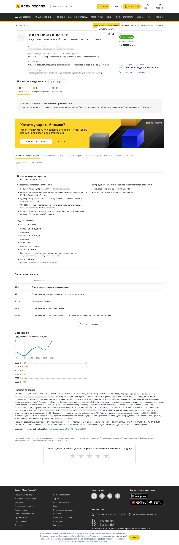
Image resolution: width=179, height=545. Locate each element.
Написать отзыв (129, 25)
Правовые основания (62, 517)
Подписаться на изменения (106, 25)
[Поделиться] (113, 34)
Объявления (20, 521)
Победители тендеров (24, 495)
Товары (18, 525)
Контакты (57, 525)
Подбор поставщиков (24, 514)
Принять (134, 537)
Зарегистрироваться (36, 141)
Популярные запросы (63, 510)
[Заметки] (109, 34)
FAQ (55, 506)
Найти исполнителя (61, 495)
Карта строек (21, 510)
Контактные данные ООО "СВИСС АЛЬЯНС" (66, 429)
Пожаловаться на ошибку (151, 25)
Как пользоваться (61, 502)
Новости (57, 514)
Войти (117, 6)
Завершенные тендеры (25, 498)
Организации (21, 517)
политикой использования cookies (89, 539)
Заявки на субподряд (24, 506)
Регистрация (133, 6)
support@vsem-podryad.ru (144, 514)
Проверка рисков (58, 82)
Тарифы (56, 498)
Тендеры (19, 502)
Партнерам (58, 521)
